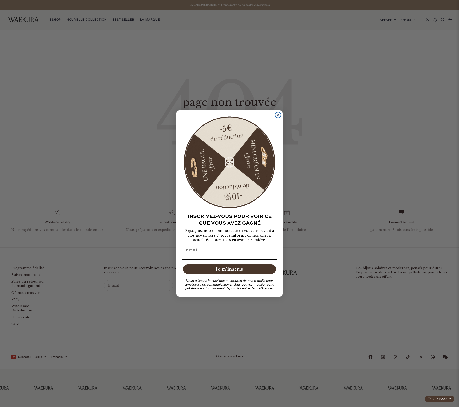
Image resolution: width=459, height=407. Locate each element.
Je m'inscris (229, 269)
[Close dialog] (278, 115)
